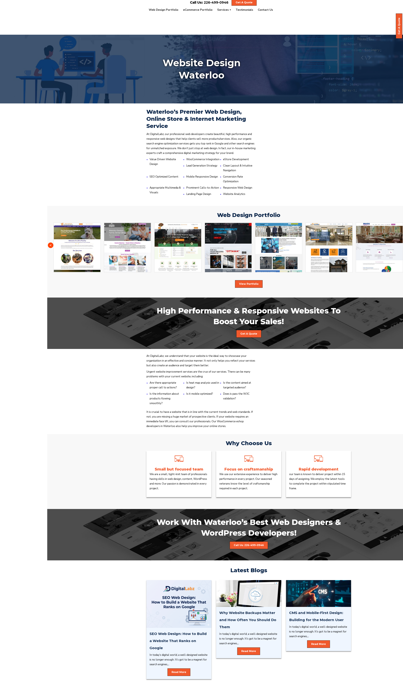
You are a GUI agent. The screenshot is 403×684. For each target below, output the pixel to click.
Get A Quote (399, 26)
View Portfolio (248, 283)
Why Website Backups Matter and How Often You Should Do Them (247, 620)
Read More (179, 672)
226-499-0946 (216, 2)
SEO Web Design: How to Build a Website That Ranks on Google (178, 641)
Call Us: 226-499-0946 (249, 545)
